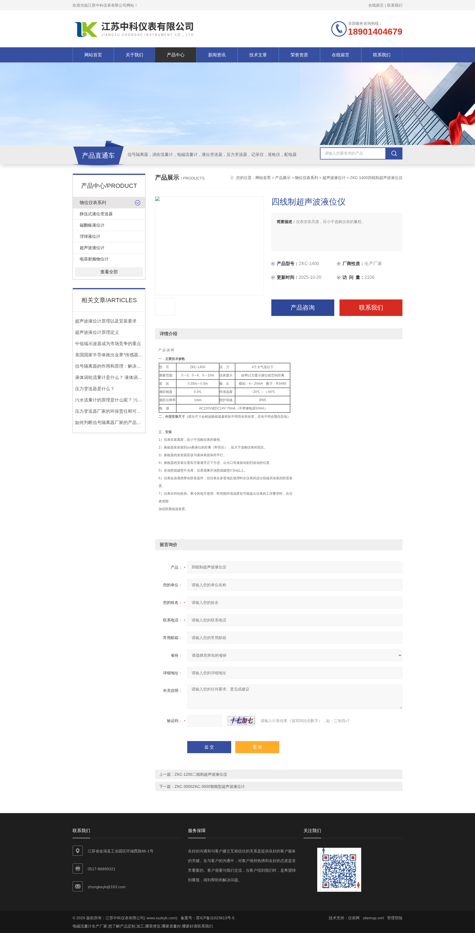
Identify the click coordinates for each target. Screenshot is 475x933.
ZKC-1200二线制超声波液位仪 (201, 774)
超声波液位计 (92, 247)
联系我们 (394, 5)
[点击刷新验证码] (241, 720)
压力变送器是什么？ (95, 388)
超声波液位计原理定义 (97, 332)
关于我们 (134, 55)
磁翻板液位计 (92, 225)
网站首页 (93, 55)
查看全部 (109, 271)
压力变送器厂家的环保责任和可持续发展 (109, 411)
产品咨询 (303, 307)
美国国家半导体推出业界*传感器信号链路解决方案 (109, 355)
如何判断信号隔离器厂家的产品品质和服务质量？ (109, 422)
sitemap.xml (373, 918)
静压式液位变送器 (96, 213)
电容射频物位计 (94, 259)
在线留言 (376, 5)
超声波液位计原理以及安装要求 (106, 321)
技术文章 (258, 55)
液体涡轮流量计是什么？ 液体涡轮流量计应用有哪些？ (109, 377)
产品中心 (175, 55)
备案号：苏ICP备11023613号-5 (207, 918)
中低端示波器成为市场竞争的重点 (108, 343)
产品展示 (283, 177)
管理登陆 (394, 918)
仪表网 (354, 918)
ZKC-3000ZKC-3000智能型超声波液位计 (210, 786)
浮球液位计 (90, 236)
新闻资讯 (217, 55)
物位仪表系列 (93, 202)
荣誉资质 (299, 55)
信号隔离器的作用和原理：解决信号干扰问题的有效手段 (109, 366)
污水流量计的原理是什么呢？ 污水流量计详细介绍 (109, 400)
